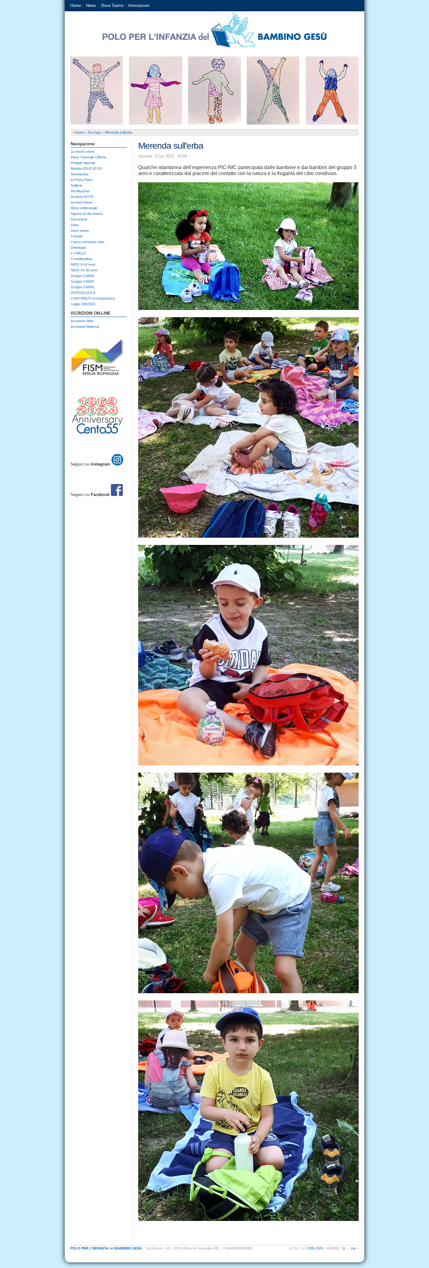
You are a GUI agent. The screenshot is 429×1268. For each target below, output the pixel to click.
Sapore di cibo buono (87, 214)
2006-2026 (315, 1248)
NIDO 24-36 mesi (84, 270)
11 (343, 1248)
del (106, 1248)
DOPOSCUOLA (83, 293)
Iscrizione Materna (85, 326)
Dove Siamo (112, 5)
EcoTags (94, 132)
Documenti (79, 219)
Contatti (76, 236)
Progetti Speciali (83, 163)
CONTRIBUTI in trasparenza (93, 298)
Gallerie (76, 185)
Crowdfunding (81, 259)
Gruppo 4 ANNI (82, 281)
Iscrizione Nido (82, 321)
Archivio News (82, 202)
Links (75, 225)
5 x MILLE (78, 253)
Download (78, 247)
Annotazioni (138, 5)
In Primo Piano (82, 180)
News (91, 5)
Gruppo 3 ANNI (82, 276)
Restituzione (80, 191)
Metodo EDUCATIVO (87, 168)
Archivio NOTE (82, 197)
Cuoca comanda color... (89, 242)
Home (75, 5)
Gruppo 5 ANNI (82, 287)
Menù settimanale (84, 208)
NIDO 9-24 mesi (83, 264)
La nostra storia (83, 151)
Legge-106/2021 (83, 304)
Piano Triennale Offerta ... (90, 157)
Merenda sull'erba (118, 132)
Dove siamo (80, 230)
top (353, 1248)
